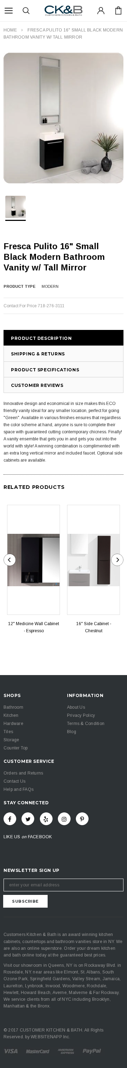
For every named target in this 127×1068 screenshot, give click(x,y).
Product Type (20, 286)
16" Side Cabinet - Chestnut (93, 627)
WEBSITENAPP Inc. (50, 1036)
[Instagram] (64, 818)
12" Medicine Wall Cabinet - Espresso (33, 627)
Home (10, 30)
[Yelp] (46, 818)
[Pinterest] (82, 818)
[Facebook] (10, 818)
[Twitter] (28, 818)
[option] (63, 118)
